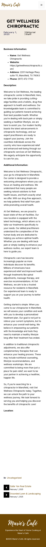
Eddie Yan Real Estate (20, 486)
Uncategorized (14, 478)
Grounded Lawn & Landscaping (25, 493)
